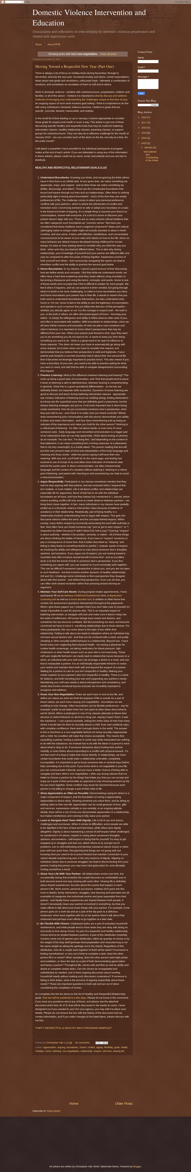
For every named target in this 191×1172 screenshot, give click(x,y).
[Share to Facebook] (104, 1043)
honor (48, 1051)
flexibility (108, 1047)
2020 (144, 138)
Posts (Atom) (53, 1111)
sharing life (118, 1051)
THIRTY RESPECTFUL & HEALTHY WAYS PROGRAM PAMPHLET (73, 1028)
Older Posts (124, 1103)
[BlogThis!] (99, 1043)
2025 (144, 143)
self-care (107, 1051)
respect (97, 1051)
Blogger (137, 1166)
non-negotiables (70, 1051)
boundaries (72, 1047)
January (148, 147)
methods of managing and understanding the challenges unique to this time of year (81, 99)
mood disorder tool (81, 599)
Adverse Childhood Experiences (82, 595)
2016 (144, 117)
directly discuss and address (111, 95)
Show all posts (108, 54)
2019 (144, 132)
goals (117, 1047)
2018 (144, 127)
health (124, 1047)
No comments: (83, 1042)
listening (57, 1051)
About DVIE (53, 44)
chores (82, 1047)
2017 (144, 122)
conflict (91, 1047)
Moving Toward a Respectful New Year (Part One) (74, 66)
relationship (86, 1051)
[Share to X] (101, 1043)
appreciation (49, 1047)
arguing (61, 1047)
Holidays (39, 1051)
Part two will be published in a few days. (65, 997)
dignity (99, 1047)
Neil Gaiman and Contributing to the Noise (151, 156)
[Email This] (97, 1043)
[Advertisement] (82, 1078)
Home (39, 44)
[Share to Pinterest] (106, 1043)
